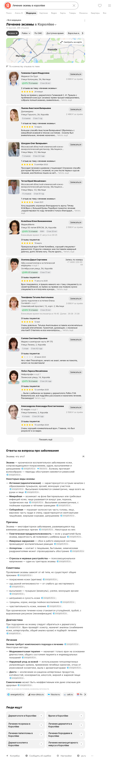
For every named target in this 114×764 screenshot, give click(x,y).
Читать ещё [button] (66, 100)
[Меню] (109, 5)
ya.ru (83, 755)
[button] (23, 66)
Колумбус (15, 755)
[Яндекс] (8, 5)
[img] (27, 92)
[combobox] (40, 5)
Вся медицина (14, 20)
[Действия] (85, 20)
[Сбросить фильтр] (16, 33)
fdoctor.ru (43, 469)
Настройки (66, 755)
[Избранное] (100, 5)
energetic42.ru (29, 469)
